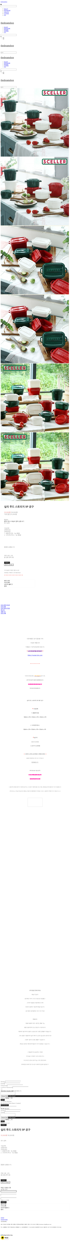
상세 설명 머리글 (5, 605)
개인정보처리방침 (4, 1219)
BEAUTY (6, 9)
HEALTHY (6, 12)
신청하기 (3, 1202)
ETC (5, 15)
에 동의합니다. (11, 1091)
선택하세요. (7, 530)
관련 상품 (3, 613)
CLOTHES (6, 13)
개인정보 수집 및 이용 (7, 1091)
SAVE (2, 1099)
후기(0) (3, 610)
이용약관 (2, 1217)
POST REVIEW (4, 1105)
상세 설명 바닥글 (5, 608)
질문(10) (3, 611)
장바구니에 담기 (5, 1182)
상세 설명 (3, 606)
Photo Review (7, 1101)
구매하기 (3, 1125)
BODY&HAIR (7, 10)
